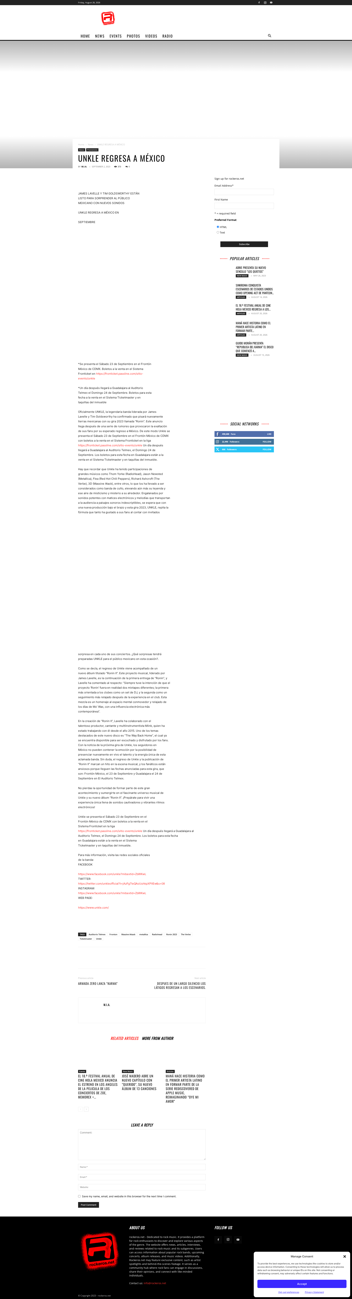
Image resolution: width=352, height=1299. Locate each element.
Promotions (92, 149)
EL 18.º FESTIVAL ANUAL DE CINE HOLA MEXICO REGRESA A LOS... (253, 307)
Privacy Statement (314, 1292)
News (99, 36)
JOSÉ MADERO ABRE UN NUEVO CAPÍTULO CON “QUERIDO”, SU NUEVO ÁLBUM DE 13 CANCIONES (139, 1082)
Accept (302, 1284)
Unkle (99, 938)
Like (269, 434)
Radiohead (157, 934)
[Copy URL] (98, 180)
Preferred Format (225, 220)
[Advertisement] (207, 18)
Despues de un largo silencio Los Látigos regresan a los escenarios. (180, 986)
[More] (124, 180)
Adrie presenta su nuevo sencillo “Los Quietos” (251, 269)
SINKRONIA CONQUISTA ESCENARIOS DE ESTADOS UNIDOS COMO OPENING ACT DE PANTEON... (255, 289)
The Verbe (186, 934)
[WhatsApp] (107, 180)
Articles (170, 1071)
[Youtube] (271, 2)
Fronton (113, 934)
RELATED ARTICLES (124, 1037)
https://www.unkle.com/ (93, 907)
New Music (128, 1071)
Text (222, 232)
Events (116, 36)
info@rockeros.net (155, 1283)
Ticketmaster (86, 938)
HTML (223, 227)
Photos (133, 36)
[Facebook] (259, 2)
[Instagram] (265, 2)
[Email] (115, 180)
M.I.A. (84, 166)
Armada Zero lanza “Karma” (98, 984)
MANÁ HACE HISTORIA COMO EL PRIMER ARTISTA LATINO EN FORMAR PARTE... (253, 327)
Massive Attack (128, 934)
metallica (143, 934)
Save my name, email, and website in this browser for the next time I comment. (129, 1196)
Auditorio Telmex (97, 934)
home (85, 36)
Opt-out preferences (288, 1292)
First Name (221, 199)
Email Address (224, 185)
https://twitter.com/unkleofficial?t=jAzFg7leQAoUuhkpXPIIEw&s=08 (121, 883)
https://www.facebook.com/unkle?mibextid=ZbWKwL (112, 874)
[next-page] (86, 1109)
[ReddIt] (90, 180)
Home (81, 144)
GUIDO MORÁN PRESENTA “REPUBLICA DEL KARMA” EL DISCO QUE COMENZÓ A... (255, 347)
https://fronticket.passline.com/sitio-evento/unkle (110, 445)
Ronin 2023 (171, 934)
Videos (151, 36)
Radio (167, 36)
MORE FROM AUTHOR (157, 1037)
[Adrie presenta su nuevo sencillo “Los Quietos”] (223, 272)
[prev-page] (80, 1109)
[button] (344, 1256)
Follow (267, 441)
